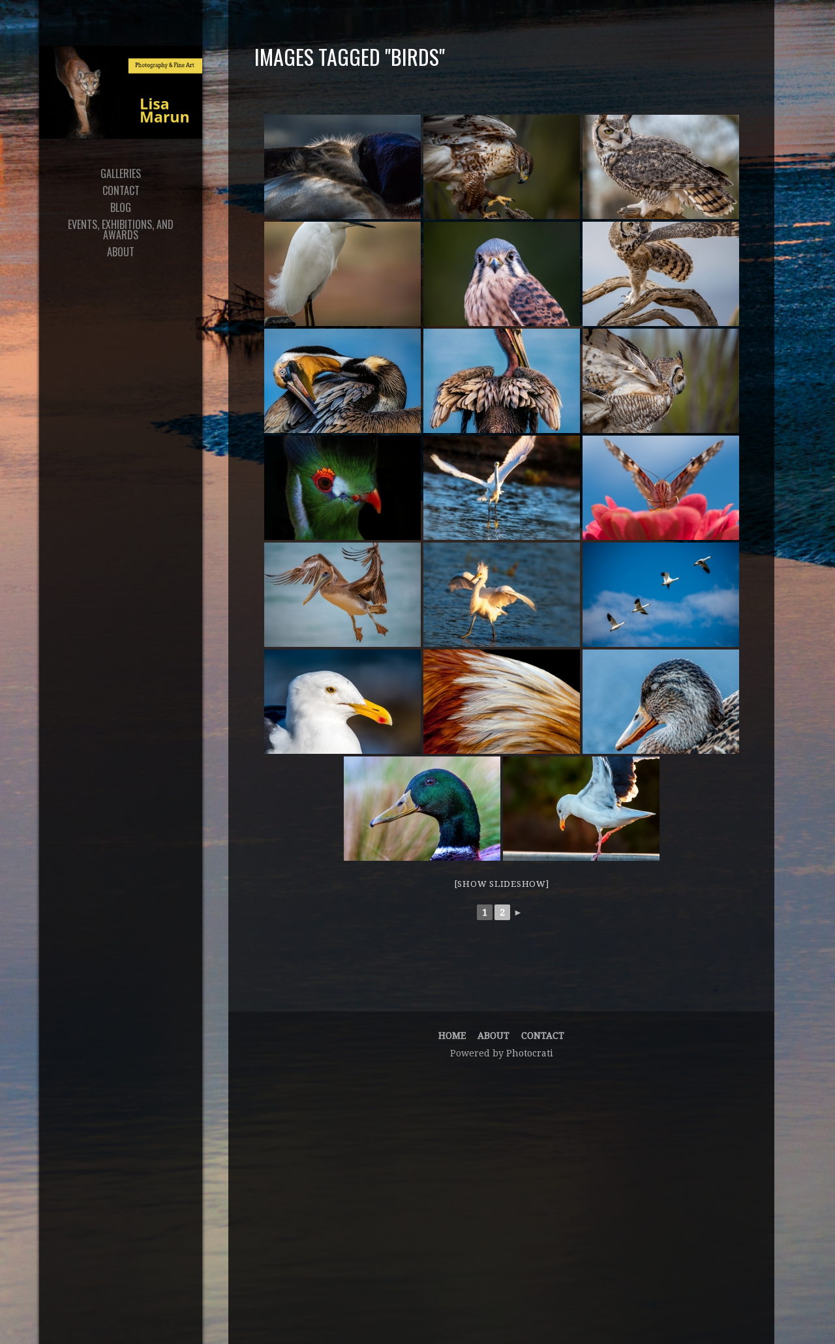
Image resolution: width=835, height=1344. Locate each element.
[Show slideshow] (501, 884)
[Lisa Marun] (120, 92)
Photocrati (529, 1053)
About (493, 1035)
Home (452, 1035)
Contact (542, 1035)
